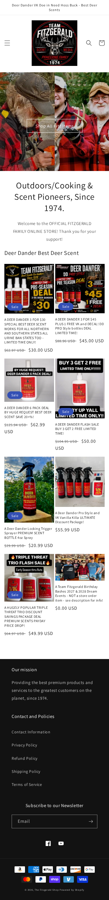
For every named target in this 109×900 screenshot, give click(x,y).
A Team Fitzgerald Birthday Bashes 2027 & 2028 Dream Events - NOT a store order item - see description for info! (79, 593)
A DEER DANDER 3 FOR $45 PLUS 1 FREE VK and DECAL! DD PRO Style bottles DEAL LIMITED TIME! (79, 326)
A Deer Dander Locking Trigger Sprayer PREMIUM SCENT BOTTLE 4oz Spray (28, 533)
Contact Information (31, 732)
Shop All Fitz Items (54, 126)
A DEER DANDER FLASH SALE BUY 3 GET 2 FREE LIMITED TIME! (77, 428)
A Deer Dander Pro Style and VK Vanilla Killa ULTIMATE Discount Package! (77, 517)
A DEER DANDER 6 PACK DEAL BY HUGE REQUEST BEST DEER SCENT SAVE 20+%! (28, 412)
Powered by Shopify (72, 889)
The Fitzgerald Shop (47, 889)
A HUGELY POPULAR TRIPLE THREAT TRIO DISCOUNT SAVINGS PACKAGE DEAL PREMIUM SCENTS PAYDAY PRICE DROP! (26, 616)
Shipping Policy (26, 771)
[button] (7, 43)
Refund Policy (24, 758)
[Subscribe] (90, 821)
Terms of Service (27, 784)
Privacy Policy (24, 745)
